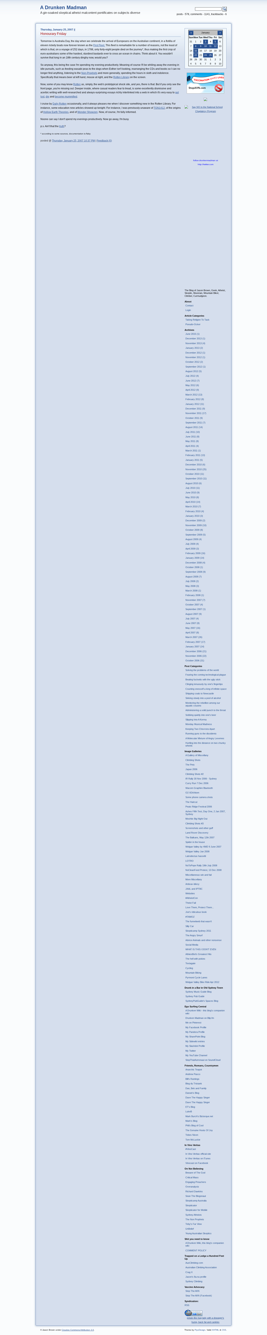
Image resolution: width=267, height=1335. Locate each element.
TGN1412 (159, 107)
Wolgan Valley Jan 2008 (197, 851)
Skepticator (191, 1205)
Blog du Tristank (193, 1083)
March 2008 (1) (193, 590)
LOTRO (189, 861)
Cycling (189, 968)
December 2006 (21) (196, 651)
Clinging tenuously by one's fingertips (204, 684)
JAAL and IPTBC (194, 889)
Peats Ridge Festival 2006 (198, 806)
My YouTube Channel (196, 1055)
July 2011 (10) (192, 432)
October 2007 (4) (194, 604)
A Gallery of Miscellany (196, 755)
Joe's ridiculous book (196, 912)
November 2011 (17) (195, 413)
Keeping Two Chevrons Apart (200, 729)
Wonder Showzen (87, 112)
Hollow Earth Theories (55, 112)
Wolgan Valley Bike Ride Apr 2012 (202, 982)
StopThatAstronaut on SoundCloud (202, 1060)
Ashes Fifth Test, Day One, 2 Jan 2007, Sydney (205, 812)
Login (188, 310)
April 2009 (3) (192, 548)
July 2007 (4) (192, 618)
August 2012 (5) (193, 371)
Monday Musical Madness (198, 724)
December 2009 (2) (195, 520)
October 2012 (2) (194, 362)
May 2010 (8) (192, 497)
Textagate (190, 963)
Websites (190, 893)
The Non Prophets (194, 1219)
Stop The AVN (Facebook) (198, 1295)
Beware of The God (195, 1172)
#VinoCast (190, 1149)
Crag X (189, 1272)
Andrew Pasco (192, 1074)
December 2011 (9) (195, 408)
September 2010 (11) (196, 478)
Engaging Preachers (195, 1182)
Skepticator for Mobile (196, 1210)
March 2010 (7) (193, 506)
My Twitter (190, 1051)
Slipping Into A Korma (196, 719)
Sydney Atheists (193, 1215)
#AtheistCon (191, 898)
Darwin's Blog (192, 1093)
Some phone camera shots (199, 797)
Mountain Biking (193, 972)
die (47, 96)
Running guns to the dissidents (201, 733)
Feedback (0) (104, 140)
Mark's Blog (191, 1121)
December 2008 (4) (195, 562)
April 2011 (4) (192, 446)
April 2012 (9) (192, 390)
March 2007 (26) (193, 637)
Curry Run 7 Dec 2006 (196, 783)
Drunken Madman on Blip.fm (199, 1018)
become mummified (66, 96)
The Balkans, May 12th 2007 (199, 837)
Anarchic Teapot (193, 1069)
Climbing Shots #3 (194, 823)
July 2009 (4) (192, 544)
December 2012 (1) (195, 352)
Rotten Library (121, 77)
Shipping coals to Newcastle (199, 693)
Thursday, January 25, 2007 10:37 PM (73, 140)
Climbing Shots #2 (194, 774)
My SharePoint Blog (195, 1036)
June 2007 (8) (192, 623)
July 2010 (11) (192, 488)
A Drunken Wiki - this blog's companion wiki (205, 1011)
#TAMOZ (190, 917)
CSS (224, 1330)
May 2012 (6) (192, 385)
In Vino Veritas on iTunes (197, 1158)
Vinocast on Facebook (196, 1163)
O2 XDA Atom (192, 792)
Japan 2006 (191, 769)
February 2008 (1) (194, 595)
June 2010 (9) (192, 492)
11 (210, 46)
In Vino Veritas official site (198, 1154)
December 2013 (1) (195, 338)
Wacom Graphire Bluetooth (199, 788)
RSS (187, 1305)
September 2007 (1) (195, 609)
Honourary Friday (53, 33)
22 (195, 55)
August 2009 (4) (193, 539)
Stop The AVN (192, 1291)
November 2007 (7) (195, 600)
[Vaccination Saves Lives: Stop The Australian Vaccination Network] (205, 92)
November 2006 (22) (196, 656)
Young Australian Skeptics (198, 1233)
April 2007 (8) (192, 632)
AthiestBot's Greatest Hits (198, 954)
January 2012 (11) (194, 404)
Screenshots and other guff (199, 828)
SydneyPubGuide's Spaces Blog (201, 1001)
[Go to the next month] (220, 30)
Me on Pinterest (193, 1022)
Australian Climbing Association (201, 1267)
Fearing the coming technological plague (205, 674)
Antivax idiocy (192, 884)
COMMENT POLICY (195, 1250)
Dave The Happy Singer (197, 1097)
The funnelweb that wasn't (198, 921)
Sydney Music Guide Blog (198, 991)
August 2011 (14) (194, 427)
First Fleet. (99, 45)
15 (195, 50)
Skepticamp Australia (196, 1200)
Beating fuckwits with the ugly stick (202, 679)
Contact (189, 305)
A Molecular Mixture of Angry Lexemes (204, 738)
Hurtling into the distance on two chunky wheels (205, 744)
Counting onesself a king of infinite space (206, 689)
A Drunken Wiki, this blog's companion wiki (204, 1244)
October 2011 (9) (194, 418)
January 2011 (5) (194, 460)
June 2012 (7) (192, 380)
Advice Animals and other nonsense (203, 940)
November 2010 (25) (196, 469)
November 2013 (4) (195, 343)
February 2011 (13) (195, 455)
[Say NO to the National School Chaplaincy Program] (206, 111)
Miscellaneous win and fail (198, 875)
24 (205, 55)
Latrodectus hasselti (195, 856)
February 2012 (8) (194, 399)
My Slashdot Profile (195, 1046)
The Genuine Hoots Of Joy (199, 1130)
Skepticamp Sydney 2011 (198, 931)
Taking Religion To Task (197, 319)
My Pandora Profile (195, 1032)
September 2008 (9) (195, 572)
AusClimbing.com (194, 1263)
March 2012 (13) (193, 394)
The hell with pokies (195, 958)
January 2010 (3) (194, 516)
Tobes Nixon (191, 1135)
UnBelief (189, 1229)
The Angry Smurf (194, 935)
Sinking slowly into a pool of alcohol (203, 698)
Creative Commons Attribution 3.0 (78, 1330)
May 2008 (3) (192, 586)
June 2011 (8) (192, 436)
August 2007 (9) (193, 614)
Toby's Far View (193, 1224)
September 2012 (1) (195, 366)
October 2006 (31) (194, 660)
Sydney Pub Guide (194, 996)
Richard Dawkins (194, 1191)
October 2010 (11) (194, 474)
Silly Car (189, 926)
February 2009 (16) (195, 553)
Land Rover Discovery (196, 832)
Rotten (77, 84)
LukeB (188, 1111)
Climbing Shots (192, 760)
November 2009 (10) (196, 525)
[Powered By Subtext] (193, 1315)
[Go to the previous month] (191, 30)
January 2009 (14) (194, 558)
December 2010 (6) (195, 464)
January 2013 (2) (194, 348)
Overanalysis (192, 1186)
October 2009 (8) (194, 530)
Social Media (191, 944)
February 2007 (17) (195, 642)
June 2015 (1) (192, 334)
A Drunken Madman (63, 7)
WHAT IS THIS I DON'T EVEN (200, 949)
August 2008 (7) (193, 576)
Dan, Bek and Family (196, 1088)
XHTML (215, 1330)
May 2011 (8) (192, 441)
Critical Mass (192, 1177)
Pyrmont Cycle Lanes (196, 977)
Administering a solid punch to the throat (205, 710)
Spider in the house (195, 842)
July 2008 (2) (192, 581)
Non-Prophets (89, 73)
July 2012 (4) (192, 376)
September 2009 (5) (195, 534)
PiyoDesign (200, 1330)
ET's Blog (190, 1107)
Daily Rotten (60, 103)
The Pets (190, 764)
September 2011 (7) (195, 422)
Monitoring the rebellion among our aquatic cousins (202, 704)
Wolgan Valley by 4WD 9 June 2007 (203, 846)
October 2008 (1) (194, 567)
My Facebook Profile (195, 1027)
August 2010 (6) (193, 483)
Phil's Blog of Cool (194, 1125)
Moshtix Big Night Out (196, 818)
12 (215, 46)
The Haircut (191, 802)
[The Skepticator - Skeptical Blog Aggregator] (205, 100)
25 (210, 55)
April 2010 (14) (192, 502)
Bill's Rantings (192, 1079)
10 (205, 46)
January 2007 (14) (194, 646)
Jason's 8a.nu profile (195, 1277)
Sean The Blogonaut (195, 1196)
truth (61, 126)
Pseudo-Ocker (192, 324)
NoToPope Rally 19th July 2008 (201, 865)
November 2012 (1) (195, 357)
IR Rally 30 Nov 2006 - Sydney (201, 778)
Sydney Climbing (193, 1281)
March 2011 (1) (193, 450)
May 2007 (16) (192, 628)
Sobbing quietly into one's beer (200, 715)
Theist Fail (190, 903)
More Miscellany (193, 879)
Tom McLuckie (192, 1139)
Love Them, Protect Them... (199, 907)
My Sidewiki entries (195, 1041)
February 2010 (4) (194, 511)
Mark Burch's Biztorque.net (199, 1116)
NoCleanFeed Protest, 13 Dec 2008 (203, 870)
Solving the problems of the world (202, 670)
